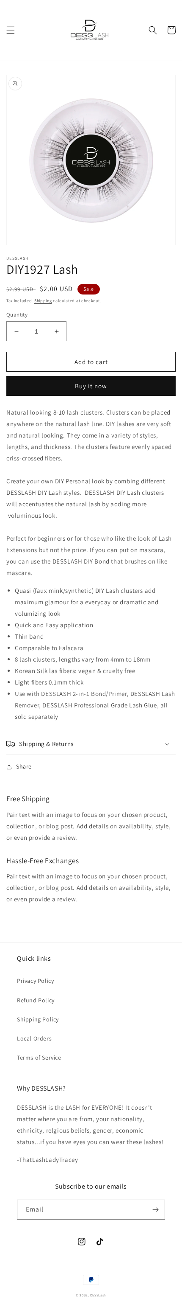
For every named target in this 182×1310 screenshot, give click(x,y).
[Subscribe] (155, 1210)
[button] (10, 30)
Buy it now (91, 386)
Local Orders (34, 1038)
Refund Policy (36, 1000)
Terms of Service (39, 1057)
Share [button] (24, 766)
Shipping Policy (38, 1019)
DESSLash (98, 1295)
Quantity (17, 314)
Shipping (43, 300)
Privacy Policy (35, 981)
